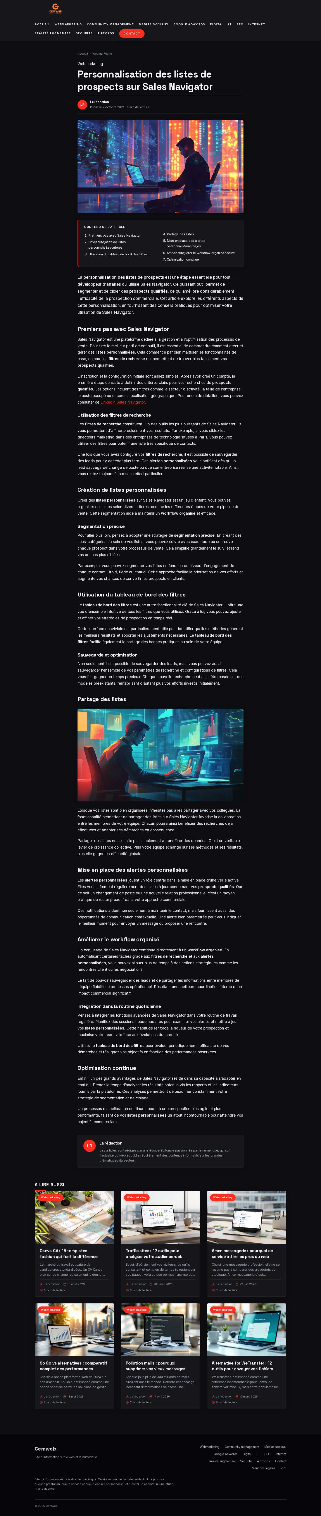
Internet (256, 24)
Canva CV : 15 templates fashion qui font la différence (69, 1253)
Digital (217, 24)
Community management (110, 24)
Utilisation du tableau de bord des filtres (118, 254)
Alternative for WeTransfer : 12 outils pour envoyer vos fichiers (242, 1366)
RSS (283, 1468)
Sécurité (84, 33)
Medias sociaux (154, 24)
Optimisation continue (183, 259)
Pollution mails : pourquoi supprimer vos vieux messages (155, 1366)
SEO (239, 24)
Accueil (42, 24)
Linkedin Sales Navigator (122, 402)
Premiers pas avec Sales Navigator (114, 235)
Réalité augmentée (53, 33)
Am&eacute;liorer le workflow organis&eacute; (201, 253)
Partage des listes (180, 234)
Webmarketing (68, 24)
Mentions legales (263, 1468)
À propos (106, 33)
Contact (132, 33)
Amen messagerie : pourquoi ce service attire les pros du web (242, 1253)
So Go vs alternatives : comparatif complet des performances (73, 1366)
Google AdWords (189, 24)
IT (230, 24)
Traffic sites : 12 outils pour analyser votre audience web (154, 1253)
